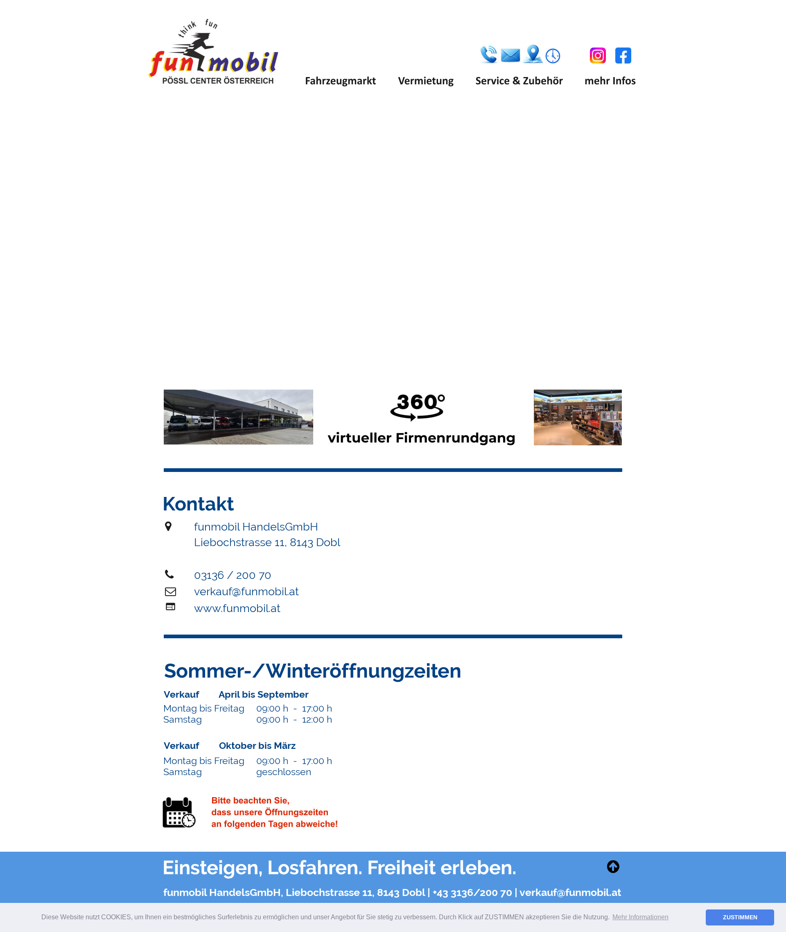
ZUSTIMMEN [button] (740, 917)
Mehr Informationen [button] (640, 917)
